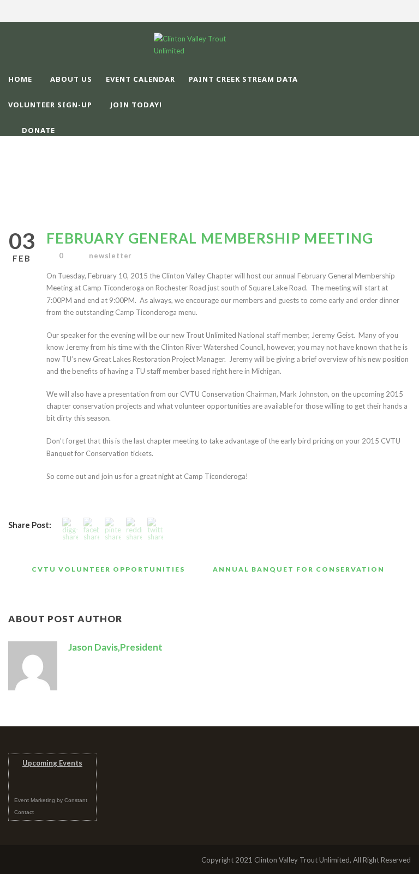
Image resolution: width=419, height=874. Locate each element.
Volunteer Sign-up (50, 105)
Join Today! (136, 105)
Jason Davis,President (115, 647)
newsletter (110, 255)
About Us (71, 79)
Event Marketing (34, 800)
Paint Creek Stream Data (243, 79)
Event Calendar (140, 79)
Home (20, 79)
